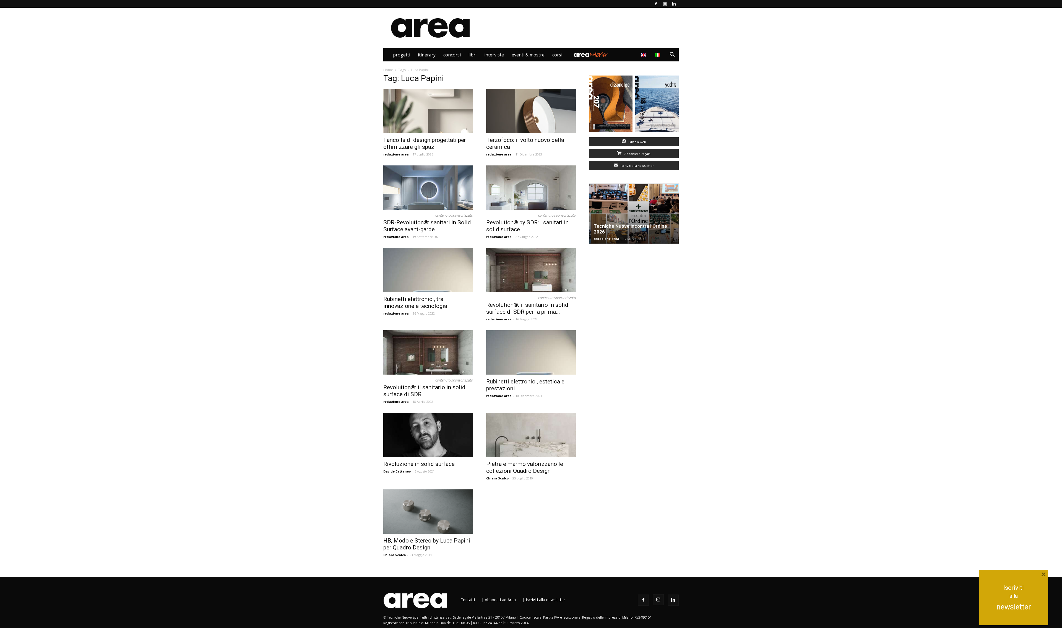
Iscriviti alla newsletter (637, 166)
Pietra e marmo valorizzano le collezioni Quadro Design (524, 467)
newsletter (1013, 607)
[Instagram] (665, 4)
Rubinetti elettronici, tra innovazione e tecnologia (415, 302)
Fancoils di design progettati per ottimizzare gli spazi (424, 143)
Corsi (557, 55)
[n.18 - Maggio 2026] (657, 105)
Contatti (467, 599)
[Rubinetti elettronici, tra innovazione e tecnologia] (428, 270)
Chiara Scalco (497, 478)
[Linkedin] (674, 4)
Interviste (494, 55)
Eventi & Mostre (528, 55)
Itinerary (427, 55)
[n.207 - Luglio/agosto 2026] (610, 105)
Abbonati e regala (637, 154)
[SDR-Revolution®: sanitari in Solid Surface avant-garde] (428, 187)
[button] (672, 55)
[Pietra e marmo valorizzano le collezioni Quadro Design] (531, 435)
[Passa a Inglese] (644, 54)
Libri (472, 55)
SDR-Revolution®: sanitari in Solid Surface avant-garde (427, 226)
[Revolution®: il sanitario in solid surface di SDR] (428, 352)
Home (388, 70)
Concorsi (452, 55)
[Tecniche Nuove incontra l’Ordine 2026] (634, 213)
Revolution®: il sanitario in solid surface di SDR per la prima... (527, 308)
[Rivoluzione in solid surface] (428, 435)
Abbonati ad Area (500, 599)
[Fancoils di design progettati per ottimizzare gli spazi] (428, 111)
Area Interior (591, 54)
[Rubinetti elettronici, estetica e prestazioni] (531, 352)
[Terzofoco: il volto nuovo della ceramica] (531, 111)
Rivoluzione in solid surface (419, 464)
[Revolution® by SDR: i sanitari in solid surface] (531, 187)
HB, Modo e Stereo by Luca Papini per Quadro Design (426, 544)
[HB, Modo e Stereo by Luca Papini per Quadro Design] (428, 511)
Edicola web (637, 142)
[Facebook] (656, 4)
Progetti (401, 55)
